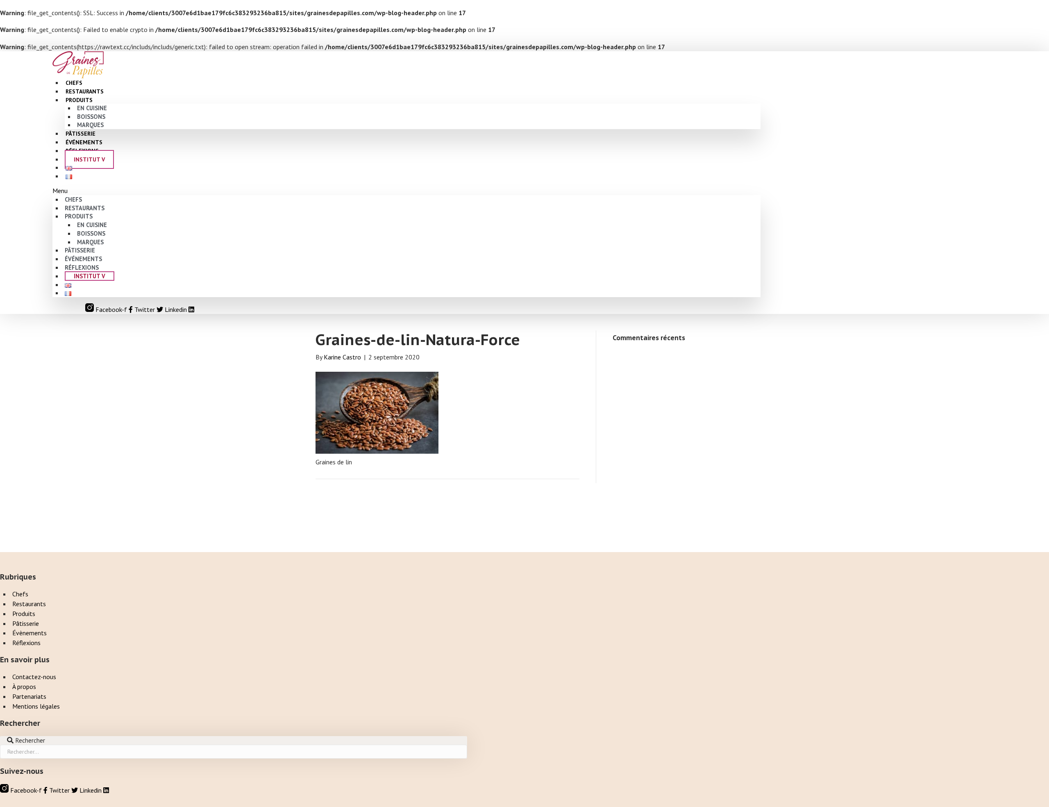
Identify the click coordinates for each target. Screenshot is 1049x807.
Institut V (89, 159)
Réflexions (82, 267)
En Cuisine (92, 108)
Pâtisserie (80, 250)
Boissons (91, 116)
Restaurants (84, 208)
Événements (83, 259)
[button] (406, 190)
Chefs (73, 199)
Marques (90, 242)
